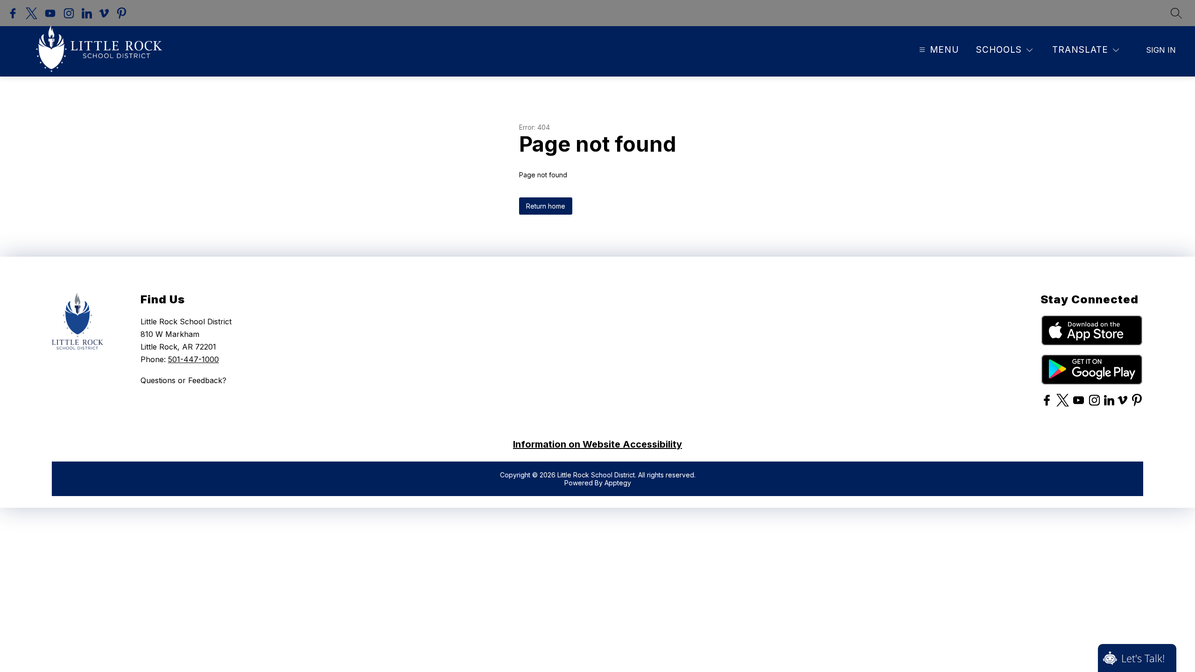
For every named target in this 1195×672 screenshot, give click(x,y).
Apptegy (618, 483)
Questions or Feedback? (183, 380)
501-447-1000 (193, 359)
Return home (545, 206)
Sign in (1161, 50)
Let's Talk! (1143, 658)
